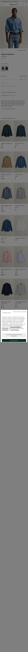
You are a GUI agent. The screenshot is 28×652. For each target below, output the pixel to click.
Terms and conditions (15, 327)
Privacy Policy (5, 328)
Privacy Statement (14, 329)
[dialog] (14, 326)
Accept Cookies (14, 340)
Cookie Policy (5, 329)
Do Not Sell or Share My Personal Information (14, 335)
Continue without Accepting (19, 311)
